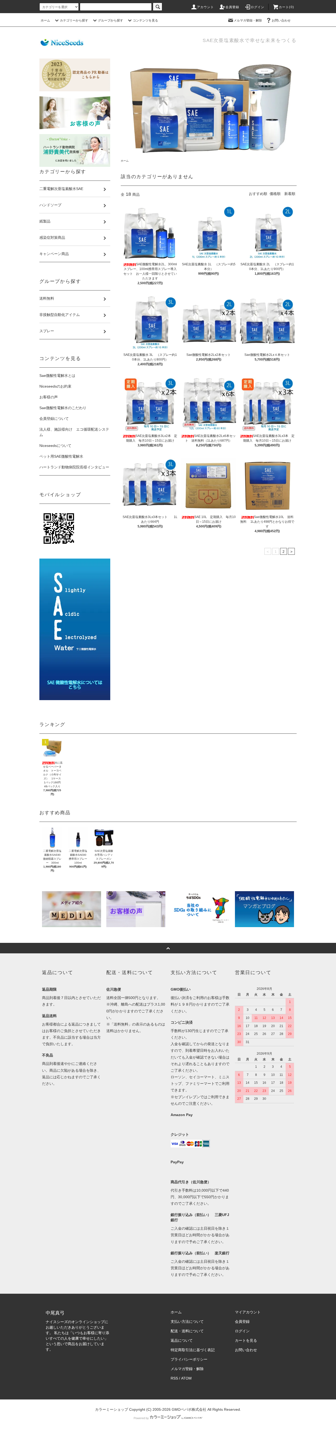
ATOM (186, 1378)
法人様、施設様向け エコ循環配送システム (74, 432)
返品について (182, 1340)
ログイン (258, 7)
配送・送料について (187, 1331)
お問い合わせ (281, 20)
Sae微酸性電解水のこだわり (62, 408)
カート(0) (286, 7)
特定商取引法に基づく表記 (193, 1350)
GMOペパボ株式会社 (189, 1409)
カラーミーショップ (111, 1409)
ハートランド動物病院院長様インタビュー (74, 467)
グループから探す (110, 20)
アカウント (205, 7)
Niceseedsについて (55, 445)
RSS (174, 1378)
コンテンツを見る (145, 20)
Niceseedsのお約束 (55, 386)
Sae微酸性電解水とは (57, 375)
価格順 (275, 194)
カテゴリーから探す (74, 20)
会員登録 (232, 7)
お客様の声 (48, 397)
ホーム (45, 20)
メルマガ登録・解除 (248, 20)
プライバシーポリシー (189, 1359)
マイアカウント (248, 1312)
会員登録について (54, 418)
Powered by (141, 1418)
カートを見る (246, 1340)
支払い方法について (187, 1321)
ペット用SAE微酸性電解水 (61, 456)
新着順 (289, 194)
